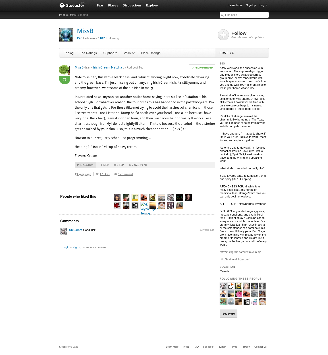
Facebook (208, 346)
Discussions (132, 5)
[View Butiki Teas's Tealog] (231, 287)
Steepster (74, 5)
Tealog (69, 53)
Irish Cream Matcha (118, 67)
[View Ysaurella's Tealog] (262, 287)
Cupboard (110, 53)
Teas (100, 5)
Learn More (235, 5)
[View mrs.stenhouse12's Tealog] (238, 303)
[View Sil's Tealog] (238, 287)
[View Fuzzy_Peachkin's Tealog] (262, 295)
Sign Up (251, 5)
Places (113, 5)
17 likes (105, 174)
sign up (77, 247)
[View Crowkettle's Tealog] (246, 295)
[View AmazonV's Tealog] (223, 295)
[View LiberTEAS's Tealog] (223, 303)
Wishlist (129, 53)
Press (186, 346)
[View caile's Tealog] (238, 295)
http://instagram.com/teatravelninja (240, 252)
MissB (73, 15)
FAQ (196, 346)
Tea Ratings (88, 53)
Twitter (222, 346)
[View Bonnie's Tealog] (246, 287)
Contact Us (260, 346)
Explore (152, 5)
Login (65, 247)
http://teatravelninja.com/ (234, 259)
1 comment (125, 174)
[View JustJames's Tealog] (254, 287)
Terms (233, 346)
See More (228, 313)
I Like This (97, 174)
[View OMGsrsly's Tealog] (63, 232)
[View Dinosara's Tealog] (231, 303)
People (63, 15)
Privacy (246, 346)
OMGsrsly (75, 230)
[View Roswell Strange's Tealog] (262, 303)
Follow (247, 35)
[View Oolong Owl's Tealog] (254, 303)
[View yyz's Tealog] (231, 295)
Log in (263, 5)
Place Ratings (150, 53)
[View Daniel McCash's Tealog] (254, 295)
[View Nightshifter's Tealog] (246, 303)
